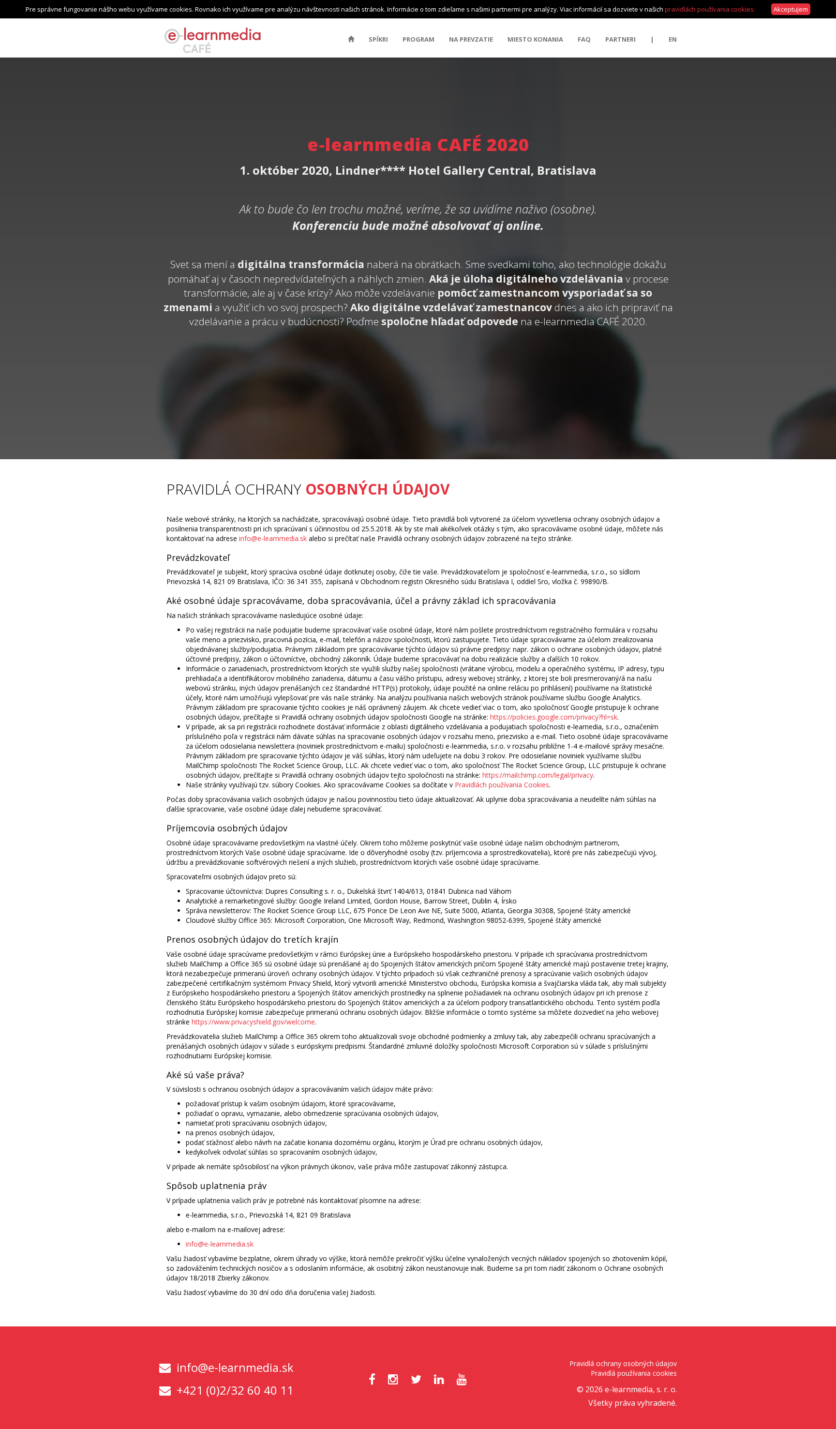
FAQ (584, 39)
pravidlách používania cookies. (710, 9)
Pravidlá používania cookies (634, 1373)
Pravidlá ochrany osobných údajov (623, 1363)
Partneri (620, 39)
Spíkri (378, 39)
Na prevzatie (471, 39)
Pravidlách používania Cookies (502, 784)
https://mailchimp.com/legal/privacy (537, 775)
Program (418, 39)
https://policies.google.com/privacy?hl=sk (553, 717)
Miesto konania (535, 39)
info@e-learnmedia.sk (273, 538)
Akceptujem (791, 9)
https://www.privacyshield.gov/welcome (253, 1021)
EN (673, 39)
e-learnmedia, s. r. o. (641, 1389)
